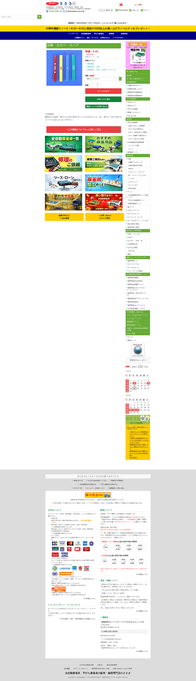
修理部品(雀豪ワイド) (135, 284)
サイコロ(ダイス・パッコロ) (137, 220)
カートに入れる (103, 91)
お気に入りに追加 (103, 99)
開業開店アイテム (133, 322)
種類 (87, 75)
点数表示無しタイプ (134, 89)
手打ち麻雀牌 (132, 122)
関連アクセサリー (134, 112)
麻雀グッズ (131, 340)
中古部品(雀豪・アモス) (136, 308)
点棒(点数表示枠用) (135, 165)
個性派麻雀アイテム (134, 325)
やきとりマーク (133, 210)
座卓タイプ (131, 105)
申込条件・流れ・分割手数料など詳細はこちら (78, 619)
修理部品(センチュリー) (136, 305)
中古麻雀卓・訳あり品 (135, 312)
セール (130, 337)
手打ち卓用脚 (132, 109)
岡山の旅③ (133, 457)
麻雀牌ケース (132, 152)
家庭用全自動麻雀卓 (134, 95)
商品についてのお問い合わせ (97, 106)
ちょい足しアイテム (134, 318)
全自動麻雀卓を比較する (88, 484)
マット (130, 192)
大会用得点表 (132, 244)
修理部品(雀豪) (132, 277)
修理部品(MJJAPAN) (134, 281)
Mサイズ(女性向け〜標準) (137, 132)
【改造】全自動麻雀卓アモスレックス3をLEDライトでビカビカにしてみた (139, 440)
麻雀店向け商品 (133, 227)
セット (130, 149)
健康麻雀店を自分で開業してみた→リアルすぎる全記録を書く (139, 453)
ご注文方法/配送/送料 (86, 665)
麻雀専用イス (132, 261)
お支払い (100, 665)
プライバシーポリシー (80, 668)
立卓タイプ (131, 102)
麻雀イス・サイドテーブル (136, 257)
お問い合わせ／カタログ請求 (122, 668)
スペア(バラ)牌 (133, 145)
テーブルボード (133, 267)
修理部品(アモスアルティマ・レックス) (136, 289)
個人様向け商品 (133, 224)
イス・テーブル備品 (134, 271)
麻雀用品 (124, 33)
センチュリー (133, 182)
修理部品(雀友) (132, 302)
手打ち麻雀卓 (99, 33)
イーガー (131, 178)
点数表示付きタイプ (134, 85)
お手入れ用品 (132, 247)
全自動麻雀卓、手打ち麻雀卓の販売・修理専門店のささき (98, 673)
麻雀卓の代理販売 (117, 480)
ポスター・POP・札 (135, 241)
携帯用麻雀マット (134, 203)
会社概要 (67, 668)
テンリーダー (133, 185)
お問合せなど (105, 38)
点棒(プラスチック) (109, 70)
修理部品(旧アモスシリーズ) (137, 298)
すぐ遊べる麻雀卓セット (136, 79)
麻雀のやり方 (78, 480)
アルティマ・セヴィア (136, 172)
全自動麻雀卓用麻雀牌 (135, 142)
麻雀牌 (111, 33)
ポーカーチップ (133, 214)
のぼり (130, 237)
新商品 (129, 75)
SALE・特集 (131, 333)
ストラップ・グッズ (134, 217)
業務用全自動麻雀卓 (134, 92)
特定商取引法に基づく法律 (100, 668)
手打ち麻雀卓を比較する (109, 484)
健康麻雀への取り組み (116, 488)
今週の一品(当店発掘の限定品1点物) (137, 329)
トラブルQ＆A (118, 38)
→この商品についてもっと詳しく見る (83, 130)
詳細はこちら (90, 598)
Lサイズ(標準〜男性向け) (137, 135)
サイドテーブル (133, 264)
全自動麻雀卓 (86, 33)
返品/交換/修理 (112, 665)
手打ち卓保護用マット (136, 200)
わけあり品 (131, 116)
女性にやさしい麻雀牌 (136, 126)
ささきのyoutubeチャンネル (97, 480)
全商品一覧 (133, 71)
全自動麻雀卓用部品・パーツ (137, 274)
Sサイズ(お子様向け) (135, 129)
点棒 (98, 67)
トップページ (73, 33)
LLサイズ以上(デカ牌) (136, 139)
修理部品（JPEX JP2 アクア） (136, 294)
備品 (129, 254)
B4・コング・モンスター (137, 175)
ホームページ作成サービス (96, 488)
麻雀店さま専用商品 (134, 230)
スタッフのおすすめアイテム (137, 315)
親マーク (130, 207)
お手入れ (131, 251)
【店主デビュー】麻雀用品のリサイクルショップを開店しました (139, 434)
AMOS (130, 169)
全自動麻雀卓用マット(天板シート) (137, 196)
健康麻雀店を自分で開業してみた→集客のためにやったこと (139, 447)
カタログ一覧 (77, 488)
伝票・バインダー (134, 234)
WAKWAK (132, 188)
